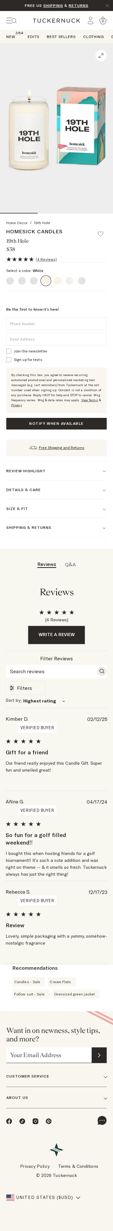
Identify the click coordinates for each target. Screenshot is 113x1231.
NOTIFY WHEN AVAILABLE (56, 423)
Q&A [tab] (70, 564)
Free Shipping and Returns (61, 447)
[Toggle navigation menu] (11, 21)
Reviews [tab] (46, 564)
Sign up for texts (28, 359)
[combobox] (56, 701)
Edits (33, 36)
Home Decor (17, 222)
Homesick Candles (34, 231)
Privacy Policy (34, 1166)
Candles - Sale (27, 981)
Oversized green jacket (74, 994)
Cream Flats (60, 981)
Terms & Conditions (78, 1166)
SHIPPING (53, 5)
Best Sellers (61, 36)
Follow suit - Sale (29, 994)
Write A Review (57, 634)
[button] (103, 231)
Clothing (93, 36)
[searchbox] (51, 671)
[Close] (107, 6)
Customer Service (27, 1076)
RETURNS (79, 5)
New (10, 36)
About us (17, 1097)
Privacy (16, 405)
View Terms (89, 400)
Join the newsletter (30, 351)
